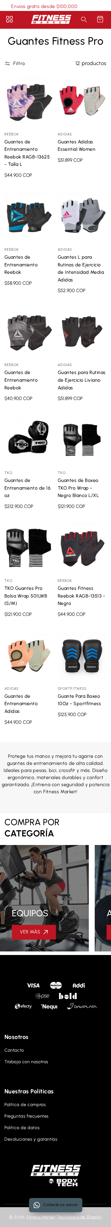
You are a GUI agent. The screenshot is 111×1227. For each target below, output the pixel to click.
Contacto (14, 1050)
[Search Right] (84, 19)
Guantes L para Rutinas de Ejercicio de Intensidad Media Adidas (82, 216)
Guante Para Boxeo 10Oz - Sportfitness (82, 655)
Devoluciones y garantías (30, 1139)
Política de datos (21, 1127)
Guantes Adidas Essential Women (82, 101)
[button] (100, 19)
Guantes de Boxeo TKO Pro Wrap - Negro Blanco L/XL (82, 439)
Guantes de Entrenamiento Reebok (28, 216)
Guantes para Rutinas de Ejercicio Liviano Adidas (82, 331)
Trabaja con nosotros (26, 1061)
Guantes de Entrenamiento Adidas (28, 655)
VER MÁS (30, 932)
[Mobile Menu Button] (9, 19)
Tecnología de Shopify (79, 1217)
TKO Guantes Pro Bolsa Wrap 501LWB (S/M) (28, 547)
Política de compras (25, 1104)
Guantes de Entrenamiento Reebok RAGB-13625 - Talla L (28, 101)
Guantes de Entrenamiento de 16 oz (28, 439)
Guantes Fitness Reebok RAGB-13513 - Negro (82, 547)
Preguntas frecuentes (26, 1116)
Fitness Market (41, 1217)
